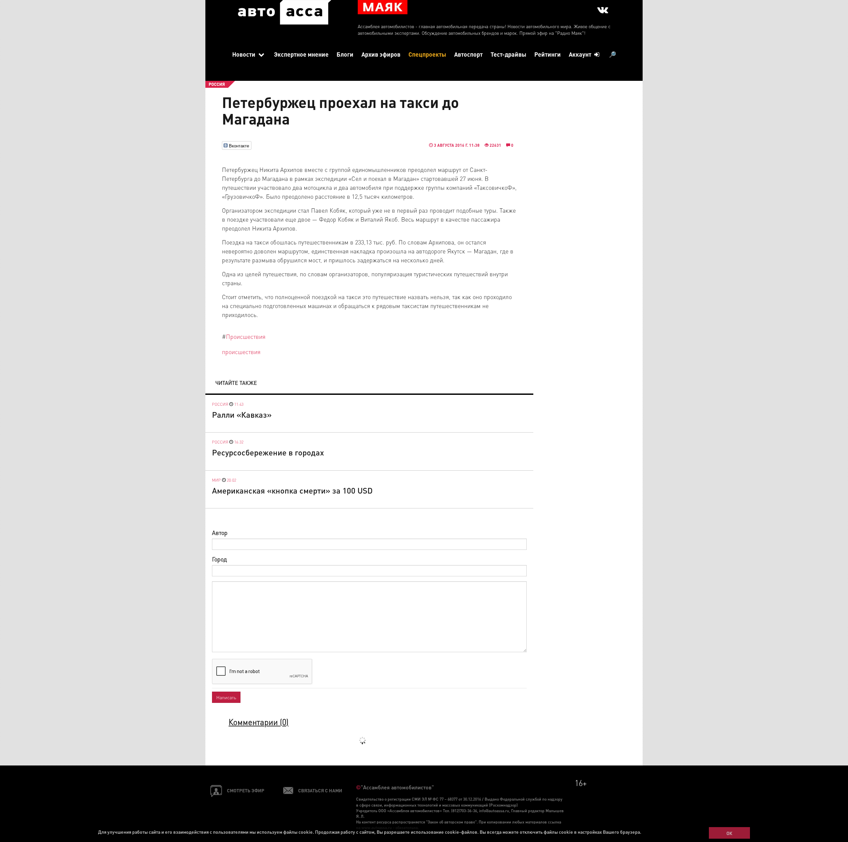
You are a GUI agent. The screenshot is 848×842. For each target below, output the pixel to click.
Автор (220, 532)
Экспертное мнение (301, 54)
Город (219, 559)
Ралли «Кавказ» (242, 414)
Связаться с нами (320, 790)
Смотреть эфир (245, 790)
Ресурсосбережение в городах (268, 452)
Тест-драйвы (508, 54)
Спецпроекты (427, 54)
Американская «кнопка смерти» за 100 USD (292, 490)
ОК (729, 833)
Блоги (345, 54)
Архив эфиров (380, 54)
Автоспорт (468, 54)
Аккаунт (581, 54)
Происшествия (245, 336)
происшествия (241, 351)
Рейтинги (547, 54)
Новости (244, 54)
